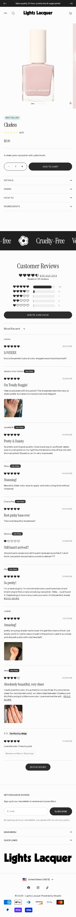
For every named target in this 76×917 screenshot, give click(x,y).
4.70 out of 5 (48, 275)
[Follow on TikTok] (47, 887)
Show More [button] (38, 767)
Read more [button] (11, 598)
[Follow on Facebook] (28, 887)
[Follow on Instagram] (38, 887)
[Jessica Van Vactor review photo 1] (13, 408)
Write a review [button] (38, 314)
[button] (21, 286)
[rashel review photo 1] (13, 651)
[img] (12, 346)
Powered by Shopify (51, 895)
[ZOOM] (70, 103)
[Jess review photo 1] (13, 714)
